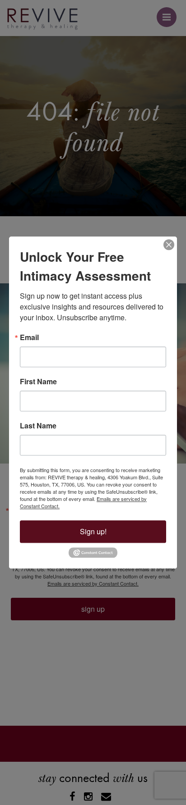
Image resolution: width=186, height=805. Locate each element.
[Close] (168, 244)
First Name (38, 381)
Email (29, 337)
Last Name (38, 425)
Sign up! (93, 531)
